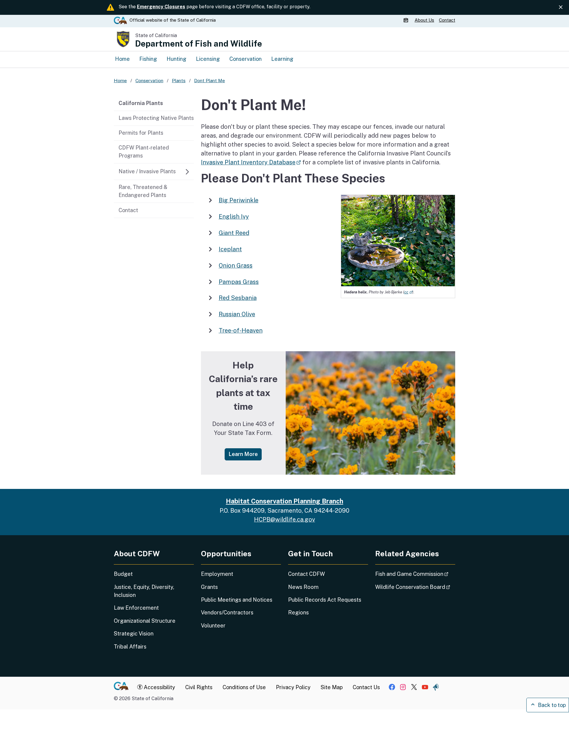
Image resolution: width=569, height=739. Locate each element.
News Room (303, 587)
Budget (123, 574)
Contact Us (366, 687)
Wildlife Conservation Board (415, 587)
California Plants (141, 103)
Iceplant (230, 249)
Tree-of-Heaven (241, 330)
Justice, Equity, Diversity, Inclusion (144, 591)
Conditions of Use (244, 687)
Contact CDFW (306, 574)
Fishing (148, 59)
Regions (298, 612)
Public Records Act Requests (324, 600)
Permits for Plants (141, 133)
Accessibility (159, 687)
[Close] (560, 7)
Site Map (332, 687)
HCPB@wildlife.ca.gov (284, 519)
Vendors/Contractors (227, 612)
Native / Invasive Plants (147, 171)
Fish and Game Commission (415, 573)
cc (408, 292)
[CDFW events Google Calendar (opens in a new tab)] (406, 20)
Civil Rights (198, 687)
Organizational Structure (144, 621)
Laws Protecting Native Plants (156, 118)
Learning (282, 59)
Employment (217, 574)
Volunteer (213, 625)
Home (122, 59)
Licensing (208, 59)
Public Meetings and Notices (236, 600)
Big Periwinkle (238, 200)
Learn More (245, 454)
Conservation (245, 59)
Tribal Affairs (130, 646)
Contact (447, 20)
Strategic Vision (134, 633)
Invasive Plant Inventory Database (251, 162)
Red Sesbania (238, 297)
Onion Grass (235, 265)
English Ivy (234, 216)
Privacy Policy (293, 687)
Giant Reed (234, 232)
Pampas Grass (239, 281)
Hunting (176, 59)
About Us (424, 20)
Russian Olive (237, 314)
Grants (209, 587)
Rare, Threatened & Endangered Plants (143, 191)
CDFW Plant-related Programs (144, 151)
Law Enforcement (136, 608)
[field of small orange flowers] (370, 413)
